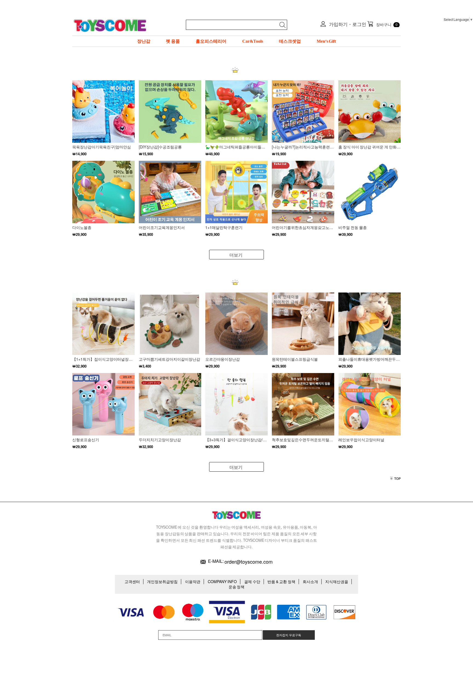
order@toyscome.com (248, 561)
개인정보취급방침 (162, 581)
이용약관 (192, 581)
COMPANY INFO (222, 581)
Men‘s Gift (326, 41)
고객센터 (132, 581)
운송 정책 (237, 586)
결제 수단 (252, 581)
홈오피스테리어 (211, 41)
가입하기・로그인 (347, 24)
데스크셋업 (290, 41)
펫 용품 (173, 41)
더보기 (236, 255)
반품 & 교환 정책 (281, 581)
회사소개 (310, 581)
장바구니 (382, 24)
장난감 (143, 41)
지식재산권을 (336, 581)
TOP (397, 478)
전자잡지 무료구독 (288, 635)
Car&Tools (252, 41)
